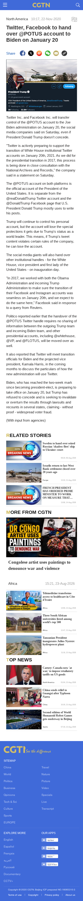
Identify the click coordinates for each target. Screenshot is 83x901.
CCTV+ (8, 881)
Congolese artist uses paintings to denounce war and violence (39, 565)
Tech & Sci (10, 802)
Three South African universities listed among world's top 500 (57, 619)
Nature (46, 774)
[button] (12, 551)
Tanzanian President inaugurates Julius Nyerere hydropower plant (58, 641)
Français (9, 853)
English (8, 840)
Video (45, 788)
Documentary (12, 874)
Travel (45, 767)
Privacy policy (52, 895)
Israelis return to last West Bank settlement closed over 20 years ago (59, 469)
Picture (46, 781)
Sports (8, 815)
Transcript (48, 809)
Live (44, 802)
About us (70, 895)
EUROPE (9, 822)
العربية (7, 860)
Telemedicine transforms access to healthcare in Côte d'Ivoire (59, 596)
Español (9, 846)
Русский (9, 867)
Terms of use (15, 895)
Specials (47, 795)
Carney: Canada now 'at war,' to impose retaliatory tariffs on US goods (58, 671)
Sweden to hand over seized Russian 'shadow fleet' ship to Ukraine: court (59, 446)
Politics (8, 781)
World (7, 774)
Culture (8, 809)
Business (9, 788)
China (7, 767)
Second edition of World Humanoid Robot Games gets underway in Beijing (57, 715)
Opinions (9, 795)
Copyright (33, 895)
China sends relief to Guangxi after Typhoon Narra (56, 693)
